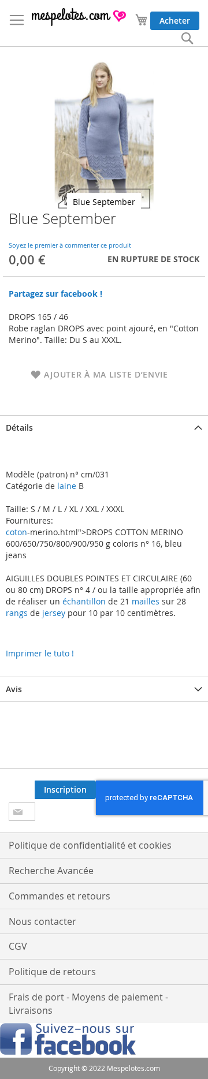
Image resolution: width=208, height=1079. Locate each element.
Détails (19, 427)
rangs (17, 612)
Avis (14, 689)
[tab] (104, 427)
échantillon (84, 601)
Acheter (174, 20)
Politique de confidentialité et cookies (90, 845)
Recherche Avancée (51, 870)
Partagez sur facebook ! (55, 293)
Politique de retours (52, 971)
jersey (53, 612)
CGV (18, 946)
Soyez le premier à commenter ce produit (70, 245)
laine (65, 485)
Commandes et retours (59, 896)
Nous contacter (42, 921)
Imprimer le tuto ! (40, 653)
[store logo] (79, 17)
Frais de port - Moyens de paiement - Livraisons (88, 1004)
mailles (144, 601)
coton (16, 532)
